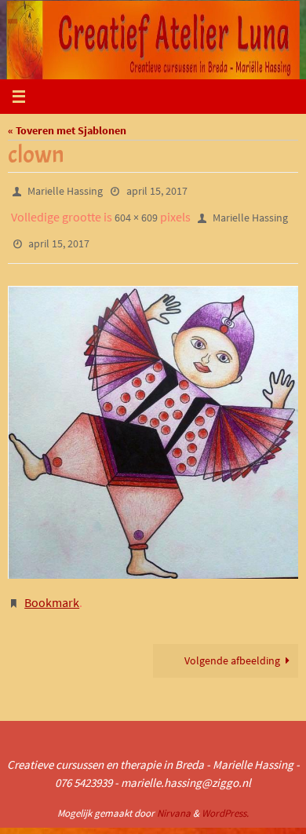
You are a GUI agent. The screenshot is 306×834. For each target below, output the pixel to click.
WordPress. (225, 798)
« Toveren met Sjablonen (67, 130)
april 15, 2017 (157, 190)
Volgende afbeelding (232, 646)
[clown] (153, 421)
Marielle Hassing (65, 190)
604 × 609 (136, 213)
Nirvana (174, 798)
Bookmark (51, 590)
